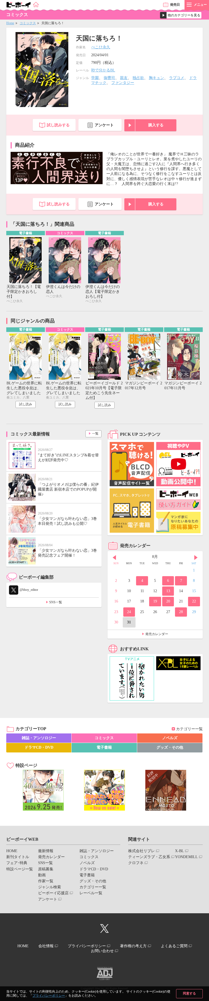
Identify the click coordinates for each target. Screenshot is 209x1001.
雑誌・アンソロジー (39, 738)
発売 (175, 5)
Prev (114, 557)
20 (168, 601)
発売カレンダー (156, 634)
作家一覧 (45, 881)
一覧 (95, 433)
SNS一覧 (55, 602)
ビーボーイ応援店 (53, 893)
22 (194, 601)
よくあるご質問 (174, 946)
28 (181, 612)
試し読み (25, 404)
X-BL (179, 851)
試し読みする (58, 125)
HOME (11, 851)
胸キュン (156, 78)
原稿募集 (45, 869)
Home (10, 23)
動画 (42, 875)
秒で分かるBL (103, 70)
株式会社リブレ (141, 851)
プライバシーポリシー (48, 995)
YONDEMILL (186, 857)
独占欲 (138, 78)
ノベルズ (169, 738)
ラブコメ (176, 78)
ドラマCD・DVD (38, 747)
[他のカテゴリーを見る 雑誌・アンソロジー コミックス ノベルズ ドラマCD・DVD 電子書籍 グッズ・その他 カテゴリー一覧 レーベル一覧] (180, 15)
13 (168, 591)
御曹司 (109, 78)
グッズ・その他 (169, 747)
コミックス (28, 23)
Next (196, 557)
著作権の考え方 (133, 946)
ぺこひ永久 (100, 47)
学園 (95, 78)
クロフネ (135, 863)
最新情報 (45, 851)
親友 (124, 78)
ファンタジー (122, 83)
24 (129, 612)
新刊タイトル (17, 857)
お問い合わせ (102, 951)
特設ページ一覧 (19, 869)
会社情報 (46, 946)
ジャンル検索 (49, 887)
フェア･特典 (16, 863)
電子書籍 (104, 747)
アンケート (104, 125)
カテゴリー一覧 (189, 729)
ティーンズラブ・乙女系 (149, 857)
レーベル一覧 (90, 893)
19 (155, 601)
